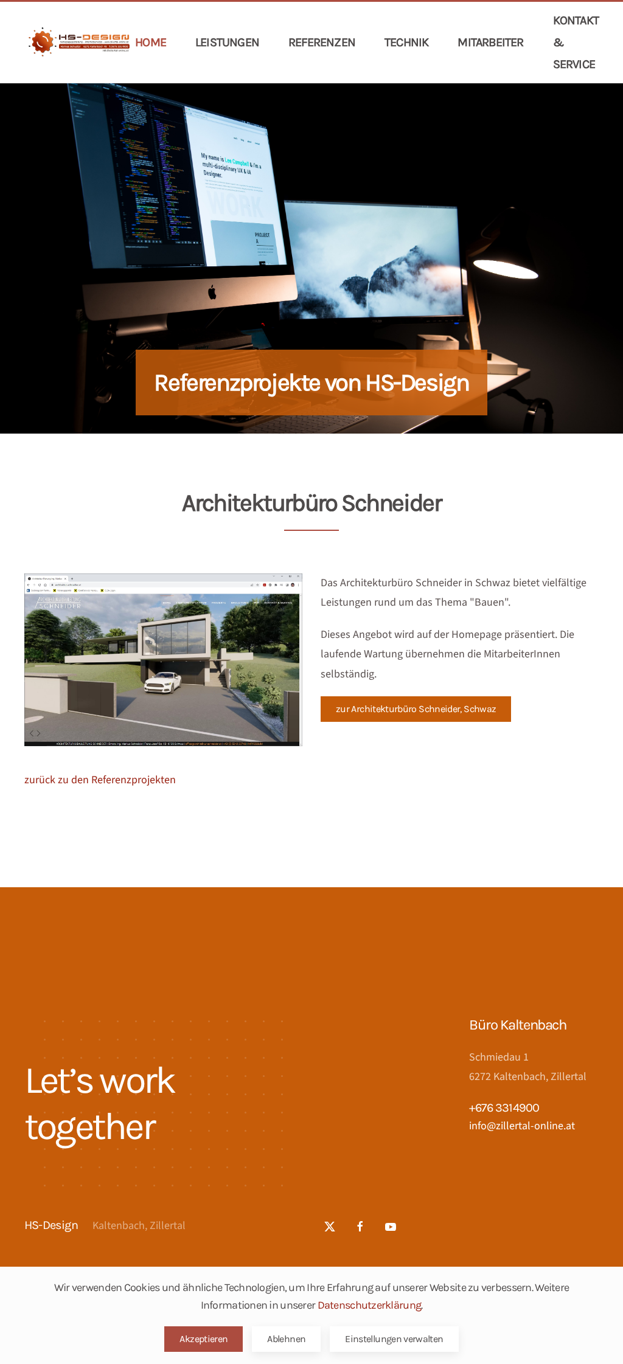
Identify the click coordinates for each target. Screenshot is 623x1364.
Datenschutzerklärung (370, 1305)
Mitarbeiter (490, 42)
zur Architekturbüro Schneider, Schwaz (416, 709)
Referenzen (321, 42)
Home (150, 42)
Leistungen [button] (227, 42)
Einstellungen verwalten (394, 1339)
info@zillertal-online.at (522, 1126)
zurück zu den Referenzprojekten (100, 780)
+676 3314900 (504, 1108)
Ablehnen (286, 1339)
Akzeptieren (203, 1339)
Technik (406, 42)
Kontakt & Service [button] (576, 42)
